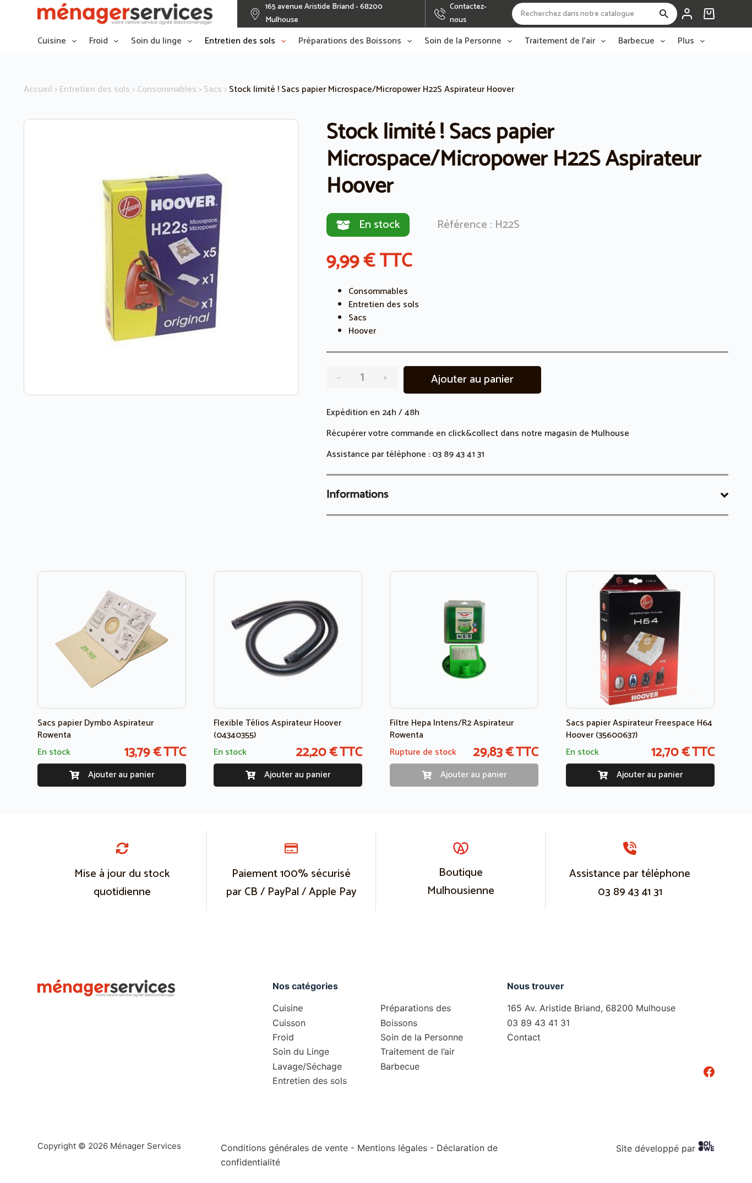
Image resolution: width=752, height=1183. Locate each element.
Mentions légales (392, 1147)
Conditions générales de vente (284, 1147)
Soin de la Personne (463, 41)
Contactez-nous (468, 13)
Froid (98, 41)
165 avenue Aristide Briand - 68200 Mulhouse (324, 13)
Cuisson (289, 1022)
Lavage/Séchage (307, 1066)
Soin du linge (156, 41)
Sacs (213, 89)
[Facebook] (709, 1071)
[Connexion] (687, 13)
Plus (686, 41)
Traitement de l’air (560, 41)
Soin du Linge (301, 1051)
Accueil (38, 89)
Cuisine (51, 41)
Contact (524, 1037)
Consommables (167, 89)
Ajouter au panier (472, 379)
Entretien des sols (240, 41)
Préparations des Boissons (349, 41)
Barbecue (636, 41)
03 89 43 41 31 (458, 454)
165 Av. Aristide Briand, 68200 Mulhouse (591, 1007)
